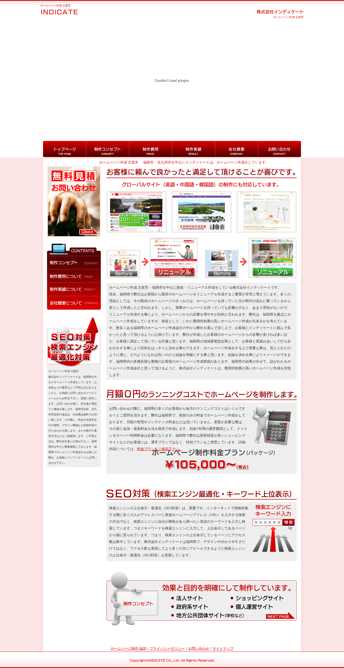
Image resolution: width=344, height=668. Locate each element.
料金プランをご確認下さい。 (159, 449)
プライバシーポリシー (167, 648)
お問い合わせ (198, 648)
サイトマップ (223, 648)
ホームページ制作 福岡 (128, 648)
